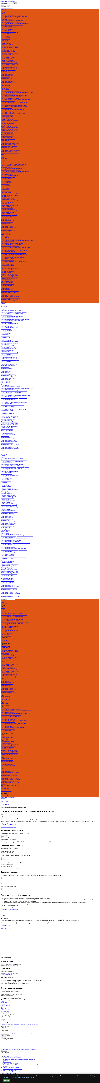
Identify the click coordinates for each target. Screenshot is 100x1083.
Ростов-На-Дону (7, 1073)
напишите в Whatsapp (6, 974)
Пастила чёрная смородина (8, 29)
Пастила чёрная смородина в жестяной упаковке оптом (15, 99)
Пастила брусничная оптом (8, 110)
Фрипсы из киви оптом (7, 147)
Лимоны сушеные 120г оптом (9, 130)
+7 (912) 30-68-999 (5, 5)
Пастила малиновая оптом (8, 103)
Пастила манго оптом (6, 108)
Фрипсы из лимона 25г (7, 74)
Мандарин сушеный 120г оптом (9, 129)
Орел (8, 1070)
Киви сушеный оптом (6, 125)
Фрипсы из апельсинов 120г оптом (10, 153)
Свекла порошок (5, 40)
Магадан (6, 1067)
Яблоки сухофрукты (6, 43)
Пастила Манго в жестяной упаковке (10, 22)
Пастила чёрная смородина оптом (10, 98)
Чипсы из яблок (5, 71)
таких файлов (6, 1077)
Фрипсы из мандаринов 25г (8, 78)
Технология (4, 158)
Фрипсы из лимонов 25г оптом (9, 144)
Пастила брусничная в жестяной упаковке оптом (14, 106)
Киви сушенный (5, 49)
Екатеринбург (7, 1062)
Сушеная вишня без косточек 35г (9, 57)
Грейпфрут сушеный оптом (8, 123)
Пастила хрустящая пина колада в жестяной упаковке (15, 23)
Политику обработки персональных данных (23, 1077)
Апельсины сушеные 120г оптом (9, 127)
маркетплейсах (15, 965)
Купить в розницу (5, 234)
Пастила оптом (5, 89)
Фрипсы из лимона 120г (7, 81)
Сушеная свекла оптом (7, 116)
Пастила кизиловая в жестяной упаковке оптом (13, 113)
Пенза (5, 1071)
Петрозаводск (15, 1071)
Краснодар (33, 1064)
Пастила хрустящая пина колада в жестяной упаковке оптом (17, 92)
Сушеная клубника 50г (7, 60)
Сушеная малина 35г (6, 58)
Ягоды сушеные (5, 56)
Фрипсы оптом (5, 140)
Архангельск (6, 1056)
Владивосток (6, 1059)
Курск (50, 1064)
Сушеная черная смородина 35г (9, 68)
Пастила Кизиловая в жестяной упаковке (12, 25)
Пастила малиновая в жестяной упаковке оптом (13, 105)
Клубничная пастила (6, 19)
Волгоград (20, 1059)
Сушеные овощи (5, 39)
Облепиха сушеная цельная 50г (9, 67)
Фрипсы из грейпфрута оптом (9, 146)
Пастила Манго (5, 36)
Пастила (3, 13)
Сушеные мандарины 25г (7, 50)
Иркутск (16, 1063)
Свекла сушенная (5, 85)
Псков (21, 1071)
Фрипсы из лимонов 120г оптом (9, 151)
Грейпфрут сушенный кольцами (9, 47)
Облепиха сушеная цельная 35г (9, 61)
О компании (4, 157)
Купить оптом (4, 236)
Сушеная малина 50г (6, 65)
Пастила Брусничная (6, 34)
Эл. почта (3, 1046)
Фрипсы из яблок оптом (7, 141)
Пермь (9, 1071)
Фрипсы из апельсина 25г (7, 72)
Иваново (5, 1063)
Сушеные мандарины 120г (8, 51)
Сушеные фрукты (5, 41)
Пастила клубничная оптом (8, 94)
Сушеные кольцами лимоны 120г (9, 53)
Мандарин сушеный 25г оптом (9, 126)
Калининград (11, 1064)
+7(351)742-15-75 (11, 973)
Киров (22, 1064)
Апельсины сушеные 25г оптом (9, 120)
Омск (4, 1070)
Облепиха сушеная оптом (7, 137)
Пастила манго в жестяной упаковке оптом (12, 109)
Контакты (3, 302)
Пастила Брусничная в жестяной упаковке (12, 20)
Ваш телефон (4, 1030)
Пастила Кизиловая (6, 37)
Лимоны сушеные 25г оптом (8, 122)
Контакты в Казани (6, 928)
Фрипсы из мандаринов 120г (8, 79)
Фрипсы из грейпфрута (7, 75)
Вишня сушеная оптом (7, 133)
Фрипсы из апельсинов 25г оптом (10, 143)
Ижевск (11, 1063)
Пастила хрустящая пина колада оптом (11, 91)
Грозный (5, 1060)
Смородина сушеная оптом (8, 139)
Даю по (19, 1033)
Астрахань (14, 1056)
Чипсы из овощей (5, 84)
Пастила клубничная (6, 26)
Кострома (27, 1064)
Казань (5, 1064)
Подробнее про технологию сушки (10, 909)
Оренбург (13, 1070)
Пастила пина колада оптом (8, 101)
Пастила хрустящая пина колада (9, 32)
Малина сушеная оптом (7, 134)
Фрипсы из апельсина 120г (8, 82)
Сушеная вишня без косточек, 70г (10, 64)
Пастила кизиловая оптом (7, 112)
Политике (34, 1033)
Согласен (6, 1080)
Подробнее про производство (8, 824)
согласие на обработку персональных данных (17, 1033)
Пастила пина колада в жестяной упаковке (12, 15)
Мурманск (17, 1067)
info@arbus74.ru (5, 788)
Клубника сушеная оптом (7, 136)
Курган (46, 1064)
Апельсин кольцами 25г (7, 44)
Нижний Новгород (8, 1069)
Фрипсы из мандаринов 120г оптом (10, 150)
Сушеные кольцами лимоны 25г (9, 46)
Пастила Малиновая (6, 33)
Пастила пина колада (6, 30)
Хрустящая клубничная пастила (9, 27)
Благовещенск (13, 1057)
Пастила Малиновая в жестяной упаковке (12, 18)
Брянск (19, 1057)
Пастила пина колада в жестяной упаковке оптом (14, 102)
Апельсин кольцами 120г (7, 54)
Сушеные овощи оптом (7, 115)
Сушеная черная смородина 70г (9, 63)
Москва (11, 1067)
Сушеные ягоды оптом (7, 132)
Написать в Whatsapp (6, 8)
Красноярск (40, 1064)
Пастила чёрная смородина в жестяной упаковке (14, 16)
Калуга (18, 1064)
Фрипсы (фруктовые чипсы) (8, 70)
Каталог (3, 160)
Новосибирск (18, 1069)
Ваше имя (3, 1027)
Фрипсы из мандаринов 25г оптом (10, 148)
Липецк (5, 1066)
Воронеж (31, 1059)
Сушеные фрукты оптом (7, 117)
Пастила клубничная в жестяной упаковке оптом (14, 95)
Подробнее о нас (5, 925)
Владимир (14, 1059)
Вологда (26, 1059)
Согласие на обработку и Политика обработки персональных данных (19, 1024)
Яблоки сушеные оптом (7, 119)
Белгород (5, 1057)
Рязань (14, 1073)
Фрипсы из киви (5, 77)
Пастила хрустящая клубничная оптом (11, 96)
